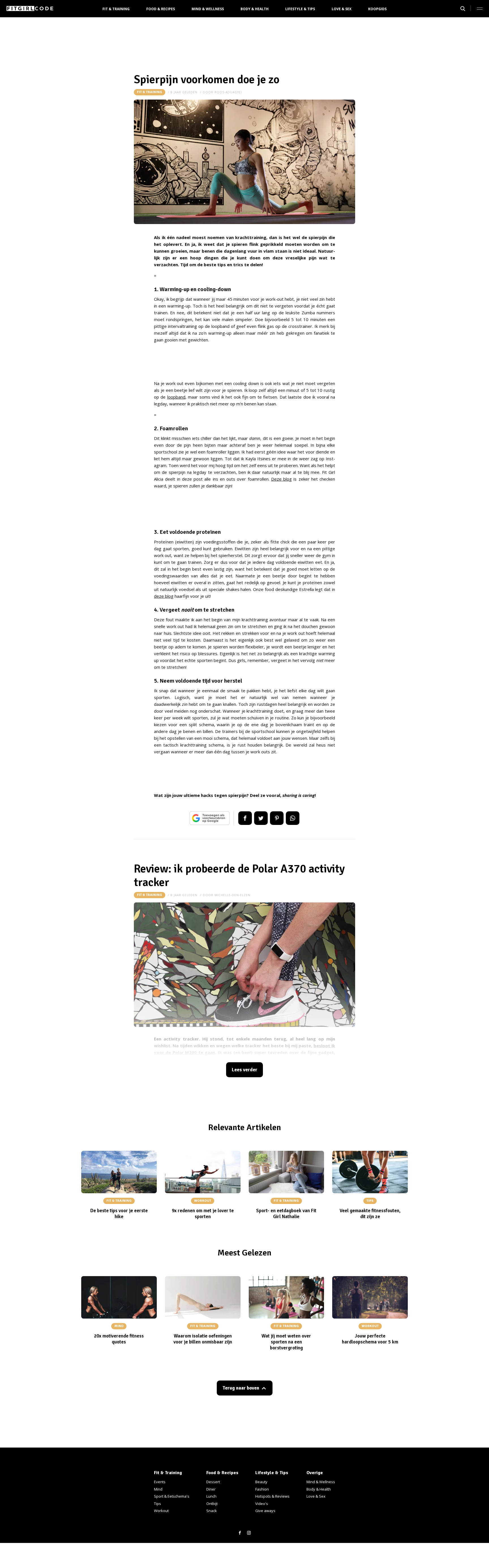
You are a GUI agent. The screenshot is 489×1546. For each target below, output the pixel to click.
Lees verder (244, 1070)
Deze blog (281, 479)
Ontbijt (212, 1503)
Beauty (261, 1481)
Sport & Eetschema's (171, 1496)
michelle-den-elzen (232, 895)
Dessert (213, 1481)
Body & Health (255, 9)
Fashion (262, 1489)
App (292, 818)
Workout (161, 1510)
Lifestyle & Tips (300, 9)
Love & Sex (341, 9)
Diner (211, 1489)
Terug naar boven (240, 1388)
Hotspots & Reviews (272, 1496)
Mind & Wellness (208, 9)
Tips (157, 1503)
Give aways (265, 1510)
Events (160, 1481)
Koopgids (377, 9)
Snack (211, 1510)
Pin (277, 818)
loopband (176, 397)
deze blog (163, 596)
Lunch (211, 1496)
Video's (261, 1503)
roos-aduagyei (228, 92)
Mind (158, 1489)
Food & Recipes (160, 9)
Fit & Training (116, 9)
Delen (245, 818)
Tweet (261, 818)
